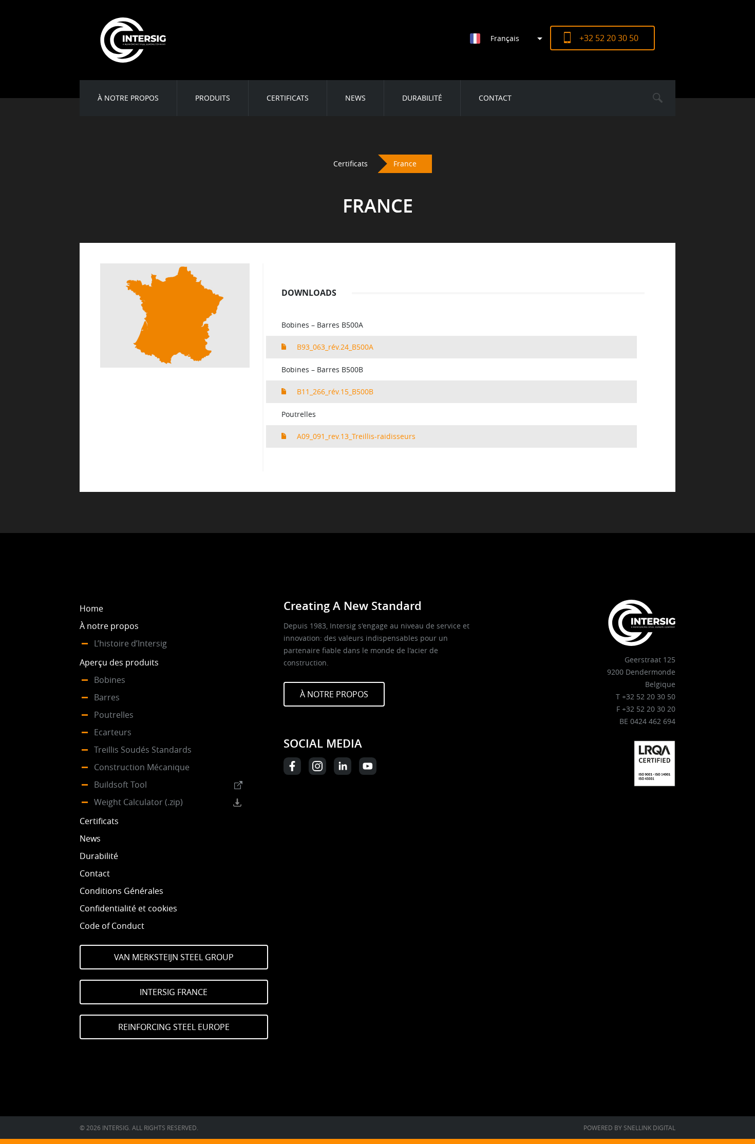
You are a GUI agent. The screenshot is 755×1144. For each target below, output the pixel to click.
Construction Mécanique (142, 767)
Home (91, 608)
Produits (212, 98)
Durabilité (422, 98)
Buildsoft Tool (120, 784)
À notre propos (128, 98)
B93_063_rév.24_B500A (335, 347)
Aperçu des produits (119, 662)
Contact (495, 98)
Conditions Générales (121, 891)
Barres (107, 697)
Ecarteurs (112, 732)
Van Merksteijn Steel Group (174, 957)
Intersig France (173, 992)
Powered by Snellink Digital (629, 1127)
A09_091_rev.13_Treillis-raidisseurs (356, 436)
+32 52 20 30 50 (608, 38)
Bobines (109, 679)
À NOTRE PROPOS (334, 694)
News (355, 98)
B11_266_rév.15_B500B (335, 391)
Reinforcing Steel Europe (174, 1027)
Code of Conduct (112, 925)
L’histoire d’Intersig (130, 643)
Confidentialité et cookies (128, 908)
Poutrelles (114, 714)
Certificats (288, 98)
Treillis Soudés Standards (143, 749)
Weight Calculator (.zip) (138, 802)
